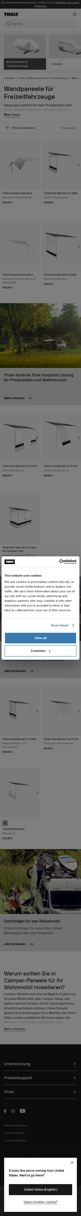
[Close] (72, 1162)
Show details (60, 625)
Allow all (40, 638)
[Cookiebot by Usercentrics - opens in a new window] (59, 561)
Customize (38, 650)
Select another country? (40, 1202)
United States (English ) (40, 1189)
